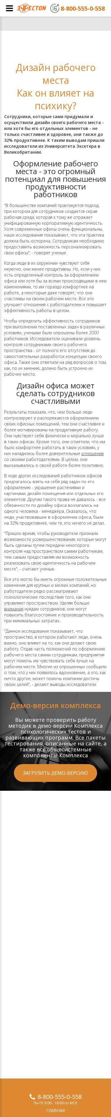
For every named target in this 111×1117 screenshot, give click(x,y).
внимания (13, 609)
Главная (55, 1110)
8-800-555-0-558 (60, 1097)
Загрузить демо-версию (55, 773)
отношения (92, 453)
